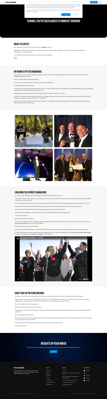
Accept (65, 14)
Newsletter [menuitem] (48, 375)
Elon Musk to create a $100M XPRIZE (81, 232)
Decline (75, 14)
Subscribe (94, 2)
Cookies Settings (89, 393)
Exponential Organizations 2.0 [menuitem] (69, 382)
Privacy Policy (71, 7)
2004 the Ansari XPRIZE (21, 223)
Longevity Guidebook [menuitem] (67, 384)
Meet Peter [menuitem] (48, 370)
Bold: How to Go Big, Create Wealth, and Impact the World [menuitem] (71, 377)
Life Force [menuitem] (65, 370)
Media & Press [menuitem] (49, 384)
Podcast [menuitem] (48, 377)
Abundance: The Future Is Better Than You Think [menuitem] (71, 373)
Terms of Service (81, 393)
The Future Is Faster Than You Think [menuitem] (70, 380)
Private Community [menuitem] (50, 382)
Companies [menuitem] (48, 379)
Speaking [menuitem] (48, 372)
